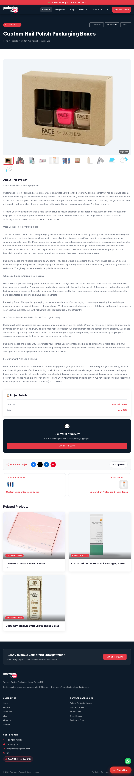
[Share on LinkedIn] (46, 464)
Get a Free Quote (67, 445)
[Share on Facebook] (33, 464)
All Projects (112, 25)
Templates (60, 9)
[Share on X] (40, 464)
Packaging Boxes (77, 720)
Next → (126, 25)
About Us (83, 9)
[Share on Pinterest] (53, 464)
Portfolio (46, 9)
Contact (6, 724)
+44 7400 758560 (15, 740)
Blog (72, 9)
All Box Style (75, 712)
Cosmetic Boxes (77, 707)
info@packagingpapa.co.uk (18, 749)
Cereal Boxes (76, 716)
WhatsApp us (12, 744)
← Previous (96, 25)
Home (5, 41)
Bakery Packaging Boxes (81, 703)
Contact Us (97, 9)
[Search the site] (108, 9)
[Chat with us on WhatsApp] (128, 761)
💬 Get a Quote (121, 9)
